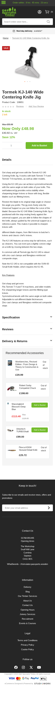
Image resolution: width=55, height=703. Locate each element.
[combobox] (27, 21)
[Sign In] (39, 12)
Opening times (27, 541)
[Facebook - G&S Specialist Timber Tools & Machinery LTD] (16, 667)
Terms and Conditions (27, 640)
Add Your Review (36, 106)
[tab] (27, 160)
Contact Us (27, 605)
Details (6, 159)
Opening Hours (28, 610)
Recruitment (27, 619)
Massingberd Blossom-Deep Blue (19, 406)
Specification (11, 317)
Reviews (7, 329)
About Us (27, 600)
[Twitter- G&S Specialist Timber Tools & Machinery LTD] (31, 667)
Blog (28, 591)
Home (5, 38)
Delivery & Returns (14, 341)
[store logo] (19, 12)
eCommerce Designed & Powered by (19, 684)
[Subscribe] (49, 507)
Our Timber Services (27, 596)
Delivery (27, 587)
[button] (25, 82)
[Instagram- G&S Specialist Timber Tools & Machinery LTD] (23, 667)
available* (29, 31)
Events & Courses (27, 623)
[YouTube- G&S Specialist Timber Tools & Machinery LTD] (39, 667)
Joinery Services (27, 614)
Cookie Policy (27, 649)
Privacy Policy (27, 645)
